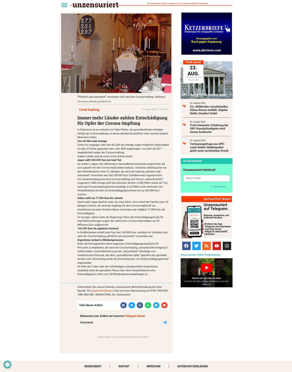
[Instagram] (227, 246)
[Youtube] (217, 246)
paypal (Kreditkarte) (102, 290)
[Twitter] (196, 246)
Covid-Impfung (89, 109)
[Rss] (206, 246)
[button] (64, 5)
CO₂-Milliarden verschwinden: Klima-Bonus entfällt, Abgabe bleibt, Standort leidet (209, 110)
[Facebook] (186, 246)
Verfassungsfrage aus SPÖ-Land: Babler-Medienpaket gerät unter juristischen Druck (209, 147)
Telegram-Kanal (134, 316)
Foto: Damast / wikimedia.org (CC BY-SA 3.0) (94, 101)
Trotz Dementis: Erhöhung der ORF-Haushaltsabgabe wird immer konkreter (209, 128)
